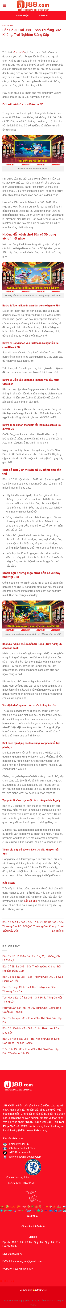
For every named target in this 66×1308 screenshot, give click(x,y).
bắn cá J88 (30, 901)
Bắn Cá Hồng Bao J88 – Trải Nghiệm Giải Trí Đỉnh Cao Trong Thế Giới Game (31, 1040)
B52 (12, 1281)
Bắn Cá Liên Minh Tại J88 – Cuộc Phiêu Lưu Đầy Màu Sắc (30, 1030)
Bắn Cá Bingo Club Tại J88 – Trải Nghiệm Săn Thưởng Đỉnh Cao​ (29, 989)
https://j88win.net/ (23, 1268)
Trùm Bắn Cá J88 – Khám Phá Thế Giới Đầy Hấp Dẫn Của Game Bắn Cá (30, 1051)
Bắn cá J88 (7, 26)
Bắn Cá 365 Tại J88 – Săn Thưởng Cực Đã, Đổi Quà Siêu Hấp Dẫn (17, 926)
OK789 (4, 1281)
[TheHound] (33, 5)
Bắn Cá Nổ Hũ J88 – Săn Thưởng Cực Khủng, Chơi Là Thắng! (48, 926)
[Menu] (4, 5)
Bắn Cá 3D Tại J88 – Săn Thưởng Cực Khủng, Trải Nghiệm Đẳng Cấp (31, 968)
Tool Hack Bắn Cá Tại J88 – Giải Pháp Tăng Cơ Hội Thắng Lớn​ (32, 999)
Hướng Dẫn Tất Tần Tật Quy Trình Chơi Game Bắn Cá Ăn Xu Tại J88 (31, 1010)
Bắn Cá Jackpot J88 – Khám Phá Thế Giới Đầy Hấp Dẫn (32, 1020)
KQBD (33, 1304)
